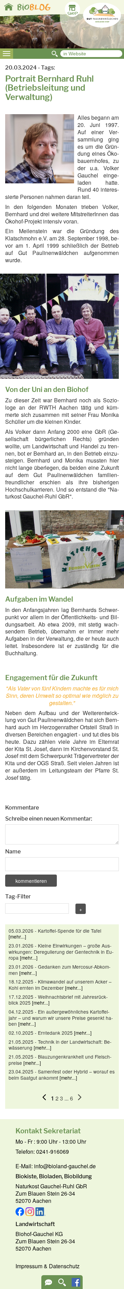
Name (13, 851)
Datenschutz (64, 1266)
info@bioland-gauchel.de (65, 1166)
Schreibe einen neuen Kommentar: (48, 818)
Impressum (29, 1266)
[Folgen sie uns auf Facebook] (76, 1284)
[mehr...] (17, 936)
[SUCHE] (62, 1285)
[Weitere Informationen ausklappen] (48, 1285)
